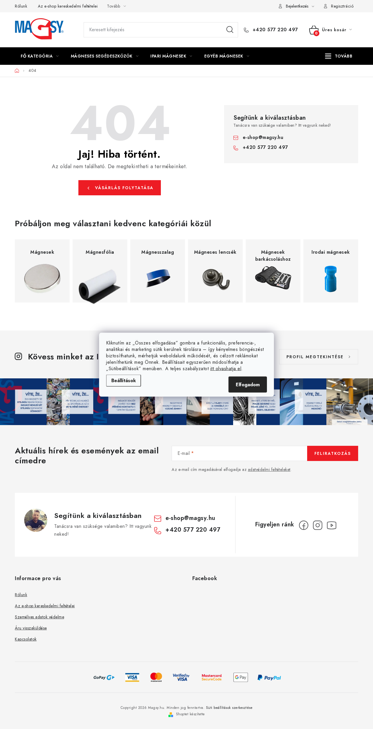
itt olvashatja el (226, 368)
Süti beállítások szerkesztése (229, 707)
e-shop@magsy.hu (263, 137)
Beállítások (123, 380)
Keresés (230, 29)
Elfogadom (248, 384)
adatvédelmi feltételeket (269, 469)
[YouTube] (331, 525)
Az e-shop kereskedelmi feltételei (68, 6)
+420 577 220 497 (274, 30)
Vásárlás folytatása (124, 188)
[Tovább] (338, 56)
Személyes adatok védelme (39, 617)
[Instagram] (317, 525)
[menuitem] (40, 56)
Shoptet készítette (190, 714)
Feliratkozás (332, 453)
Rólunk (21, 6)
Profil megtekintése (315, 357)
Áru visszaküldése (31, 628)
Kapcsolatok (26, 639)
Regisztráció (342, 6)
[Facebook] (303, 525)
